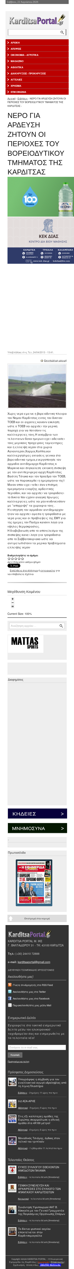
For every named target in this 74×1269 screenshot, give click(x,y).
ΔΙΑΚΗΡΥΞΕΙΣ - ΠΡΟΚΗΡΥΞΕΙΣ (28, 73)
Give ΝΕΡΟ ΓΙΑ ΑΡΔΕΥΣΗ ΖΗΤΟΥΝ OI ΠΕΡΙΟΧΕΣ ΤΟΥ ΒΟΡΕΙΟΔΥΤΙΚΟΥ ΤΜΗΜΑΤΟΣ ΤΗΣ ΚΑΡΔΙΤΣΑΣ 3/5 (16, 558)
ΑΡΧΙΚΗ (15, 42)
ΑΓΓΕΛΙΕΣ (16, 79)
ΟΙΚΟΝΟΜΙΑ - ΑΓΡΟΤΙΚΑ (24, 55)
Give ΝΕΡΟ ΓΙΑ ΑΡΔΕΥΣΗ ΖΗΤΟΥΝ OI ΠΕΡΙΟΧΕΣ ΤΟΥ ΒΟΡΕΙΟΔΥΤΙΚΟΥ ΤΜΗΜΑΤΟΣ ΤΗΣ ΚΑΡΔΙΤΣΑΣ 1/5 (9, 558)
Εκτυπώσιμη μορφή (55, 360)
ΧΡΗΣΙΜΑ (16, 86)
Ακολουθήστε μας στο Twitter (29, 991)
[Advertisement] (37, 307)
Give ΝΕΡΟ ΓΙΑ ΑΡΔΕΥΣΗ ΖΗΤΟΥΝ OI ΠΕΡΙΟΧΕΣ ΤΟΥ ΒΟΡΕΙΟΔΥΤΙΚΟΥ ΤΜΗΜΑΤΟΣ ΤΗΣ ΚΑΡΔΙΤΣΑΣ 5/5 (22, 558)
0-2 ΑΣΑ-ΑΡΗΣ (26, 1101)
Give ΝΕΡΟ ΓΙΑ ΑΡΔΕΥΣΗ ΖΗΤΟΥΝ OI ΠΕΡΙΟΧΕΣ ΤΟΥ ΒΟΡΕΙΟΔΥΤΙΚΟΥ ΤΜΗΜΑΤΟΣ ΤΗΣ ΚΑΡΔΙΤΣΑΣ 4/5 (19, 558)
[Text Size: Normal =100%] (12, 606)
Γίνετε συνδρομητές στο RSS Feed (33, 985)
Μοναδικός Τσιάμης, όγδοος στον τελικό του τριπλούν (39, 1139)
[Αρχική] (37, 18)
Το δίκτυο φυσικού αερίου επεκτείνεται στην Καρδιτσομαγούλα (34, 1232)
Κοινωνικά (23, 1198)
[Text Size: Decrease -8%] (12, 602)
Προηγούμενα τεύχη (18, 1061)
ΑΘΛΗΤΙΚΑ (17, 67)
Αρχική (11, 98)
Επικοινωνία (57, 1262)
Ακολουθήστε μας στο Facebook (31, 998)
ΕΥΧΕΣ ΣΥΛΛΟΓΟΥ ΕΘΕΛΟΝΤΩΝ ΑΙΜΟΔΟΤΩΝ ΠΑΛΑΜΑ (38, 1168)
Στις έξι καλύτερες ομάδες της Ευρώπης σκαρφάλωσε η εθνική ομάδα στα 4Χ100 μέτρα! (38, 1119)
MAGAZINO (17, 61)
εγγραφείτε (47, 570)
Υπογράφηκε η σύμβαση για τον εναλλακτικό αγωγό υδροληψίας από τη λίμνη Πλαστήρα (42, 1082)
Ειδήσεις (23, 98)
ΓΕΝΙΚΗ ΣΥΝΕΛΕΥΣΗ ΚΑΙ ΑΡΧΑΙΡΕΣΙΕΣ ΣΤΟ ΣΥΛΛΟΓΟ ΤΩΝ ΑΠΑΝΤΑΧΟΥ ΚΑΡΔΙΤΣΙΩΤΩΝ (39, 1188)
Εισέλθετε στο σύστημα (24, 570)
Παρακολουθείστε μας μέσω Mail (32, 1005)
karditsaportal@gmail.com (34, 962)
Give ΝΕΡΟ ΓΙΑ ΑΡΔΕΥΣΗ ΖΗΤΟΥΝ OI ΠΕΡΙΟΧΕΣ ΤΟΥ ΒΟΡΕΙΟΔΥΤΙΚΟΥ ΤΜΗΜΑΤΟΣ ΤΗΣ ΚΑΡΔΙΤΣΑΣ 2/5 (12, 558)
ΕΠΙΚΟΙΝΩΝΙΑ (18, 92)
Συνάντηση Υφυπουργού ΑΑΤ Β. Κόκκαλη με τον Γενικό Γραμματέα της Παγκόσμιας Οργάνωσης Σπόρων (41, 1210)
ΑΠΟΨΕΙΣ (16, 49)
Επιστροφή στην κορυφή (37, 918)
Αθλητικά (23, 1107)
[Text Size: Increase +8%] (12, 598)
